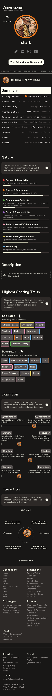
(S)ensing (7, 433)
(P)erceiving (44, 467)
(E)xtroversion (42, 417)
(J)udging (7, 467)
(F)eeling (45, 451)
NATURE (17, 71)
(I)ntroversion (9, 417)
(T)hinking (7, 451)
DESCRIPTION (30, 71)
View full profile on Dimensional (26, 62)
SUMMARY (6, 71)
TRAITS (42, 71)
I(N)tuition (44, 433)
